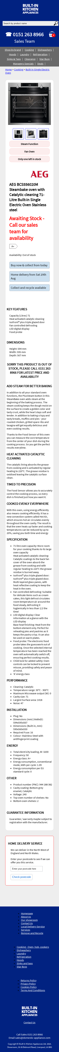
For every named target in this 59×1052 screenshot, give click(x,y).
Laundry (24, 54)
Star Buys (44, 59)
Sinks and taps (25, 963)
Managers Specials (23, 63)
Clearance (30, 59)
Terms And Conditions (33, 990)
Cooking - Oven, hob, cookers (33, 947)
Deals (40, 63)
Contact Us (27, 923)
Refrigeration (40, 54)
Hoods (12, 54)
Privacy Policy (28, 983)
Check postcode (21, 877)
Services (25, 929)
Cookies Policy (29, 987)
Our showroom (29, 920)
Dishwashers (45, 49)
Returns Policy (28, 980)
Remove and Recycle (32, 933)
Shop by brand (13, 49)
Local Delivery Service (33, 926)
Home (8, 69)
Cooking (29, 49)
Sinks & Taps (14, 59)
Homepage (27, 913)
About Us (26, 916)
